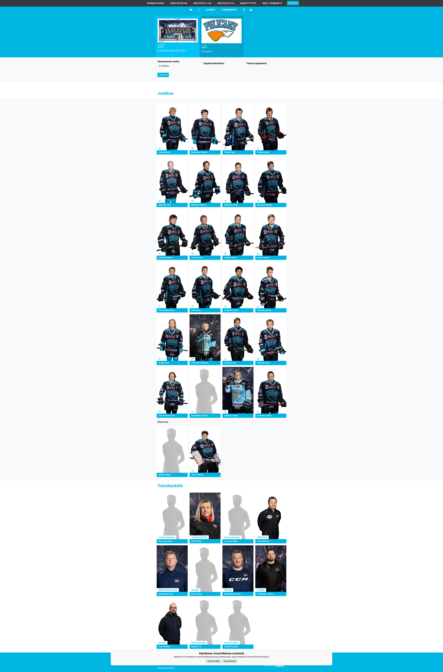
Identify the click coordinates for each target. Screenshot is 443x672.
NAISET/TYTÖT (248, 3)
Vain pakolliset (230, 661)
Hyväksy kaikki (214, 661)
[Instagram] (244, 10)
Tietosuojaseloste (165, 668)
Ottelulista (163, 75)
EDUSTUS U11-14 (202, 3)
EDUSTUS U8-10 (179, 3)
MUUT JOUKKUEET (272, 3)
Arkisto (294, 3)
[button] (172, 129)
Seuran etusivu (155, 3)
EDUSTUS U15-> (225, 3)
